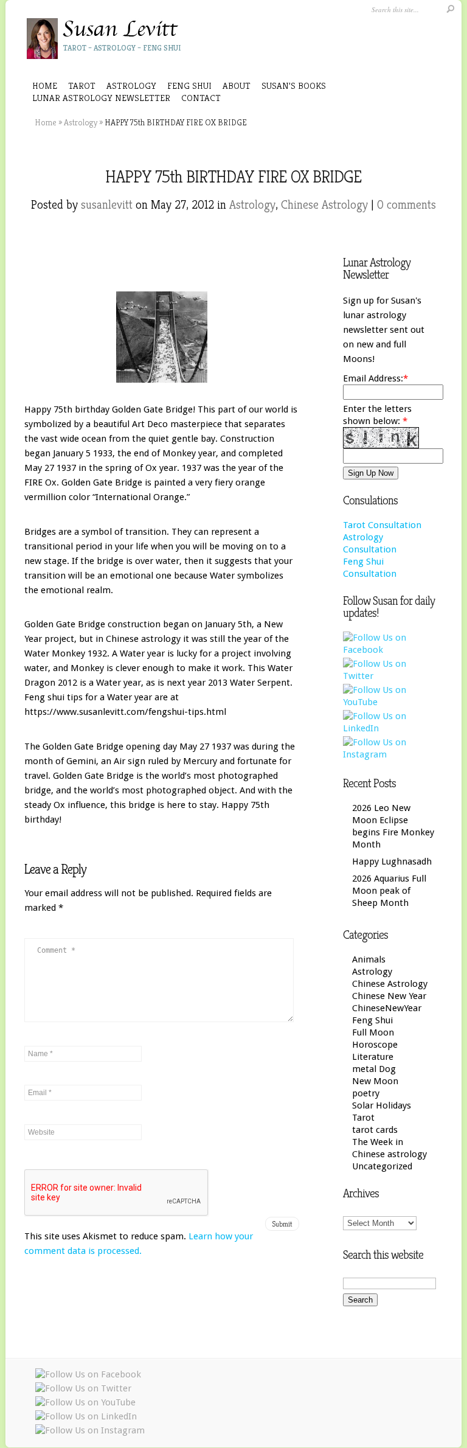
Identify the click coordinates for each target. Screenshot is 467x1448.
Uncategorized (382, 1166)
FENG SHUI (189, 85)
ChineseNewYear (386, 1008)
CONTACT (201, 97)
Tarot (363, 1117)
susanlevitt (107, 204)
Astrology (80, 122)
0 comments (406, 204)
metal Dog (374, 1068)
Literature (372, 1056)
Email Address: (373, 378)
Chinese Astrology (324, 204)
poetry (365, 1093)
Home (44, 85)
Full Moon (373, 1032)
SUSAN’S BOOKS (293, 85)
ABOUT (237, 85)
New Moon (375, 1081)
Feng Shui (372, 1020)
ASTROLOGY (131, 85)
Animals (369, 959)
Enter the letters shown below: (377, 414)
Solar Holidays (381, 1105)
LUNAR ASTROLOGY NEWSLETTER (101, 97)
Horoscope (375, 1044)
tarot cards (375, 1129)
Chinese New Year (389, 995)
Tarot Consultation (382, 525)
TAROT (81, 85)
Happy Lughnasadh (392, 861)
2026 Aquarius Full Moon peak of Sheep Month (389, 890)
